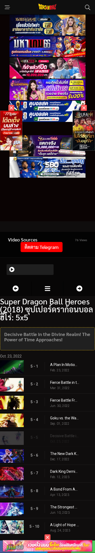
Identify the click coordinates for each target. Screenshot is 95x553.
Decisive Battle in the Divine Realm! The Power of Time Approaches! (64, 436)
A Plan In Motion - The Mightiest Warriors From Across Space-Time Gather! (64, 365)
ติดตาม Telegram (42, 247)
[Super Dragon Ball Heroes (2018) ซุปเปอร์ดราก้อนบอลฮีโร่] (47, 289)
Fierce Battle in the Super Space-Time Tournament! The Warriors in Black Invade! (64, 382)
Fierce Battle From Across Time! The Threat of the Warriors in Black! (64, 400)
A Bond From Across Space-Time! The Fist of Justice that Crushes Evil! (64, 489)
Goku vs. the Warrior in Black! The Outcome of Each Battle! (64, 418)
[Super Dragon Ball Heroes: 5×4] (15, 289)
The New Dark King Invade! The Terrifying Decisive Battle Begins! (64, 454)
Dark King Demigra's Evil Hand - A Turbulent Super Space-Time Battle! (64, 471)
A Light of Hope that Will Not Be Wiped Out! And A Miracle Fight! (64, 525)
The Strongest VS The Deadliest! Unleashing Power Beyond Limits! (64, 507)
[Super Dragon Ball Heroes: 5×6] (79, 289)
